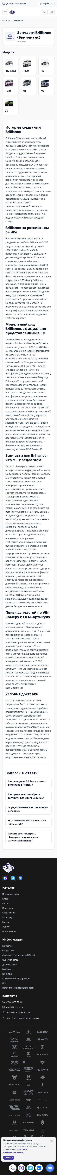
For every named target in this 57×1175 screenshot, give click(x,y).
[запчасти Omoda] (42, 1115)
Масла (5, 922)
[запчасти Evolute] (28, 1054)
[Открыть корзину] (52, 12)
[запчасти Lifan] (28, 1107)
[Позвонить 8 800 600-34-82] (12, 1168)
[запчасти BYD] (42, 1039)
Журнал (6, 926)
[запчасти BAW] (42, 1032)
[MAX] (5, 878)
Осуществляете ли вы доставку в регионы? (28, 809)
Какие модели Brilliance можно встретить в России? (26, 783)
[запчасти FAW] (14, 1062)
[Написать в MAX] (21, 1168)
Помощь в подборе (11, 894)
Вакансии (7, 969)
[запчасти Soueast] (14, 1130)
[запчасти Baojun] (28, 1032)
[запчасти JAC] (28, 1092)
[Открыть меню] (5, 12)
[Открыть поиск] (45, 12)
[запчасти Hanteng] (42, 1077)
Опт (4, 983)
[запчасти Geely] (28, 1070)
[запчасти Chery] (28, 1047)
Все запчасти (9, 931)
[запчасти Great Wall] (42, 1070)
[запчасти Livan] (42, 1107)
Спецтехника (8, 912)
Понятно (9, 1158)
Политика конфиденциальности (18, 987)
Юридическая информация (16, 978)
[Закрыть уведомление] (52, 1141)
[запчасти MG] (28, 1115)
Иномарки (7, 908)
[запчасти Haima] (28, 1077)
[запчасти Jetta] (28, 1100)
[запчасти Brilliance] (28, 1039)
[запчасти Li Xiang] (14, 1107)
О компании (8, 950)
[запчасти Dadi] (42, 1047)
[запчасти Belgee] (14, 1039)
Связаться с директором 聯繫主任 (18, 955)
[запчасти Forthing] (28, 1062)
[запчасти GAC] (14, 1070)
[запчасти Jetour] (14, 1100)
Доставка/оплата (10, 964)
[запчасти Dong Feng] (14, 1054)
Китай (5, 898)
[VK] (20, 878)
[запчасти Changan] (14, 1047)
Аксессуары (8, 917)
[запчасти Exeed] (42, 1054)
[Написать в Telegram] (30, 1168)
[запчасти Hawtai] (28, 1085)
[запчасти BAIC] (14, 1032)
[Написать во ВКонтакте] (39, 1168)
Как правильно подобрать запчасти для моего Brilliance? (26, 796)
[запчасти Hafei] (14, 1077)
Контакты (7, 946)
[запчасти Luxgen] (14, 1115)
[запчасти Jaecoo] (42, 1092)
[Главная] (12, 12)
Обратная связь (10, 960)
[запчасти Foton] (42, 1062)
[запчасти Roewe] (28, 1123)
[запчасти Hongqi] (42, 1085)
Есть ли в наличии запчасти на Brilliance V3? (27, 822)
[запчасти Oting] (14, 1123)
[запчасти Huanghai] (14, 1092)
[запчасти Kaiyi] (42, 1100)
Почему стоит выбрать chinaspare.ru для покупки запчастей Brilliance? (23, 837)
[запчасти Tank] (42, 1130)
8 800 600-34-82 (14, 1001)
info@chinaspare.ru (14, 1007)
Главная (6, 20)
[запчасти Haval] (14, 1085)
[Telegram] (13, 878)
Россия (5, 903)
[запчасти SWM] (28, 1130)
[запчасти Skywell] (42, 1123)
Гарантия (7, 974)
